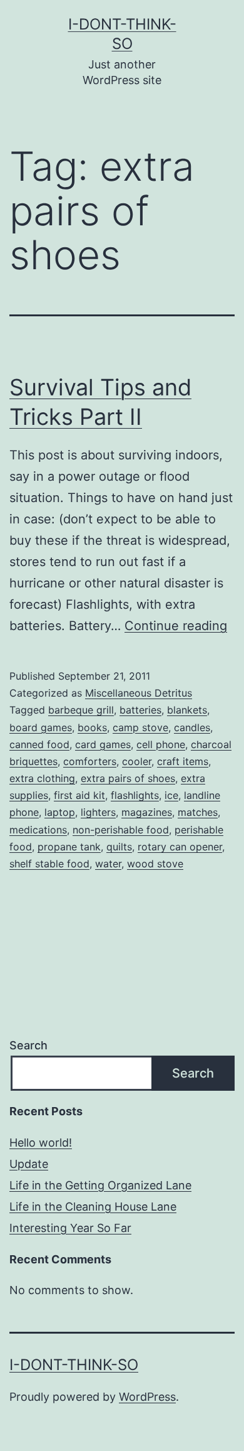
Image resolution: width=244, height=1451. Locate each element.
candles (192, 727)
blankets (187, 710)
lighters (98, 812)
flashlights (135, 795)
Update (28, 1163)
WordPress (147, 1396)
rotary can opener (180, 846)
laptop (59, 812)
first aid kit (79, 795)
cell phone (160, 744)
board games (40, 727)
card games (103, 744)
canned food (39, 744)
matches (198, 812)
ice (171, 795)
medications (38, 829)
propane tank (69, 846)
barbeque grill (81, 710)
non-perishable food (121, 829)
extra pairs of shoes (128, 778)
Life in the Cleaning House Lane (92, 1206)
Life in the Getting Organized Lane (100, 1185)
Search (28, 1045)
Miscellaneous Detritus (138, 693)
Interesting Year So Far (70, 1227)
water (108, 863)
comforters (89, 761)
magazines (146, 812)
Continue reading (176, 625)
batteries (140, 710)
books (92, 727)
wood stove (155, 863)
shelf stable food (49, 863)
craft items (182, 761)
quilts (119, 846)
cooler (136, 761)
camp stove (140, 727)
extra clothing (42, 778)
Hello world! (40, 1142)
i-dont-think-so (73, 1365)
